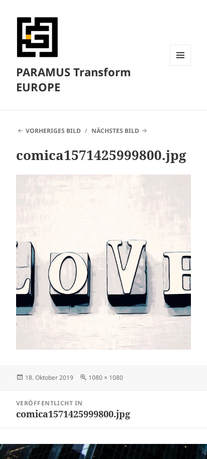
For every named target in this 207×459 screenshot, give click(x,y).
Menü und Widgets (180, 65)
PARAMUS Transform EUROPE (73, 79)
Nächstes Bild (115, 130)
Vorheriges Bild (53, 130)
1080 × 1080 (105, 377)
